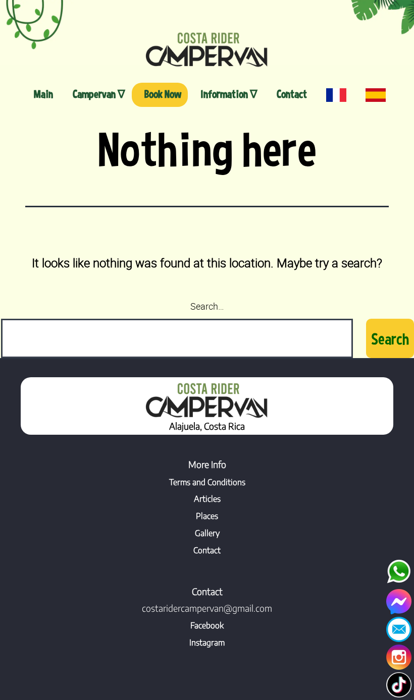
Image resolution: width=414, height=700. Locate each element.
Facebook (207, 625)
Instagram (207, 642)
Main (43, 94)
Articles (207, 499)
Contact (292, 94)
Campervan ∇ (99, 94)
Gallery (207, 533)
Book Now (162, 94)
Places (207, 516)
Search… (207, 306)
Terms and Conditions (207, 482)
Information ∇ (228, 94)
